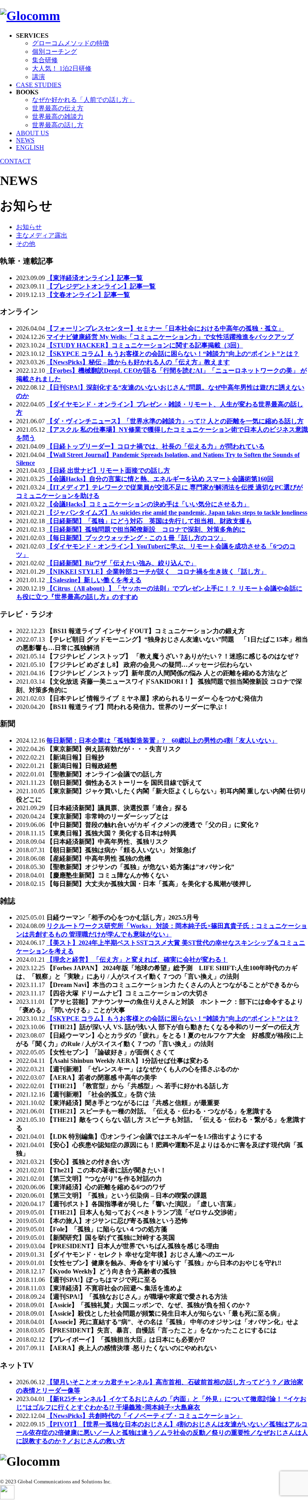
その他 (25, 243)
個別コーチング (54, 51)
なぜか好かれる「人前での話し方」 (83, 99)
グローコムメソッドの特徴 (70, 43)
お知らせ (29, 226)
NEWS (25, 140)
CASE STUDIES (38, 84)
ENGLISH (30, 147)
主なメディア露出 (41, 235)
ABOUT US (32, 133)
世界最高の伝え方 (57, 108)
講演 (38, 76)
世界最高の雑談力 (57, 116)
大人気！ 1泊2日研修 (61, 68)
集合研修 (45, 60)
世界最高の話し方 (57, 125)
